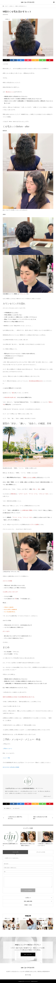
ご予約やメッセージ (7, 748)
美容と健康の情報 (28, 901)
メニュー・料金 (6, 757)
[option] (11, 924)
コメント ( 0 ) (15, 852)
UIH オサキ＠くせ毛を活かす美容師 (11, 767)
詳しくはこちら (28, 954)
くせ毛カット (8, 808)
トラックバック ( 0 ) (40, 852)
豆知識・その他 (28, 905)
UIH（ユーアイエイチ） (28, 2)
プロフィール (47, 796)
